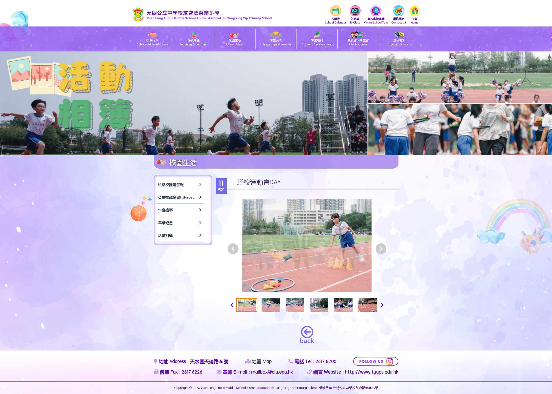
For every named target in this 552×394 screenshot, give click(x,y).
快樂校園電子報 (171, 184)
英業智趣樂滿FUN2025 (176, 197)
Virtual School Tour (376, 20)
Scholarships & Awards (276, 42)
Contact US (398, 20)
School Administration (152, 42)
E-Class (355, 20)
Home (414, 20)
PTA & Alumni (358, 42)
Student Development (317, 42)
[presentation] (233, 248)
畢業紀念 (165, 222)
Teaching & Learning (194, 42)
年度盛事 (165, 210)
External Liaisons (399, 42)
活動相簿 (165, 235)
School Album (234, 42)
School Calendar (335, 20)
